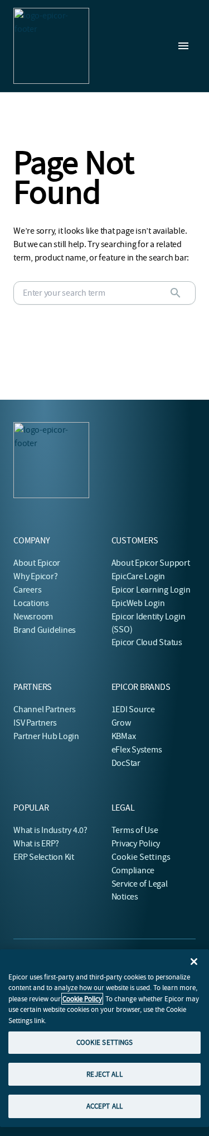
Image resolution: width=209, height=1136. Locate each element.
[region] (104, 1038)
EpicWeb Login (138, 603)
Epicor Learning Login (151, 589)
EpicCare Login (138, 576)
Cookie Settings (141, 857)
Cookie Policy (82, 999)
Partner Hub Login (46, 736)
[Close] (194, 961)
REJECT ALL (104, 1074)
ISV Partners (35, 722)
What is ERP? (36, 843)
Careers (27, 589)
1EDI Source (133, 709)
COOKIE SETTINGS (104, 1042)
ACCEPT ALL (104, 1106)
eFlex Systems (136, 749)
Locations (31, 603)
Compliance (133, 870)
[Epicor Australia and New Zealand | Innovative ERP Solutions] (51, 46)
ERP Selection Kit (43, 857)
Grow (121, 722)
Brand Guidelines (44, 630)
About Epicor (36, 563)
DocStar (125, 763)
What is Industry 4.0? (50, 830)
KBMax (123, 736)
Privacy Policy (136, 843)
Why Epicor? (35, 576)
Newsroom (33, 616)
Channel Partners (44, 709)
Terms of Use (134, 830)
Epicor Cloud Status (146, 642)
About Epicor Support (150, 563)
